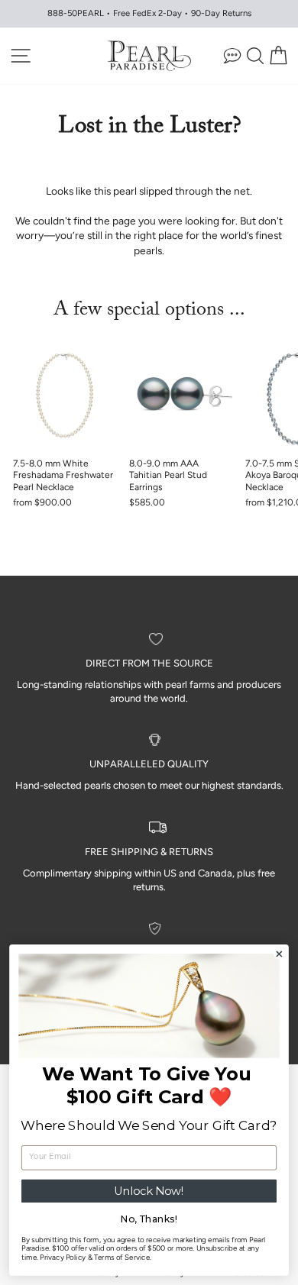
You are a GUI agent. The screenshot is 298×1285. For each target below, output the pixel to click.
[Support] (232, 55)
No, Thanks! (149, 1219)
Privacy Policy (63, 1257)
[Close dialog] (279, 954)
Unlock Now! (149, 1191)
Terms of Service (122, 1257)
